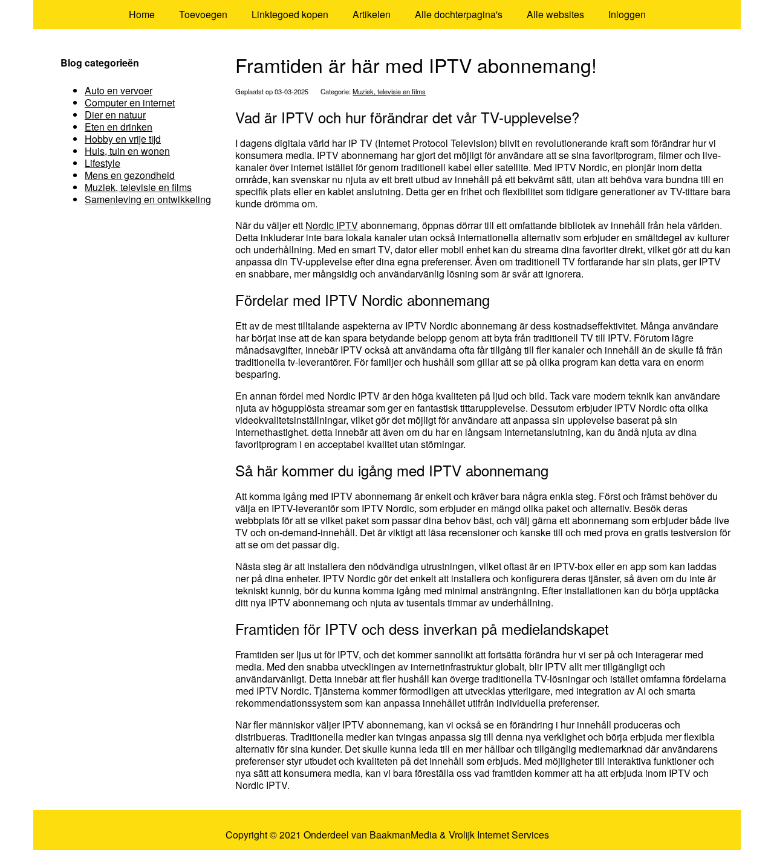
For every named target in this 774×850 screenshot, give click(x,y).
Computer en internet (130, 102)
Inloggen (627, 14)
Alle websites (555, 14)
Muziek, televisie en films (389, 91)
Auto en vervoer (118, 90)
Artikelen (372, 14)
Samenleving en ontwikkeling (148, 199)
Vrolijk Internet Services (499, 835)
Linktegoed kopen (290, 14)
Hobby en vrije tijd (123, 139)
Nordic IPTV (331, 225)
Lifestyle (102, 163)
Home (142, 14)
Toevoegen (203, 14)
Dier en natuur (115, 115)
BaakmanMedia (403, 835)
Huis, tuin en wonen (127, 151)
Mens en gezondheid (130, 175)
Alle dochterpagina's (458, 14)
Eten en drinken (118, 127)
